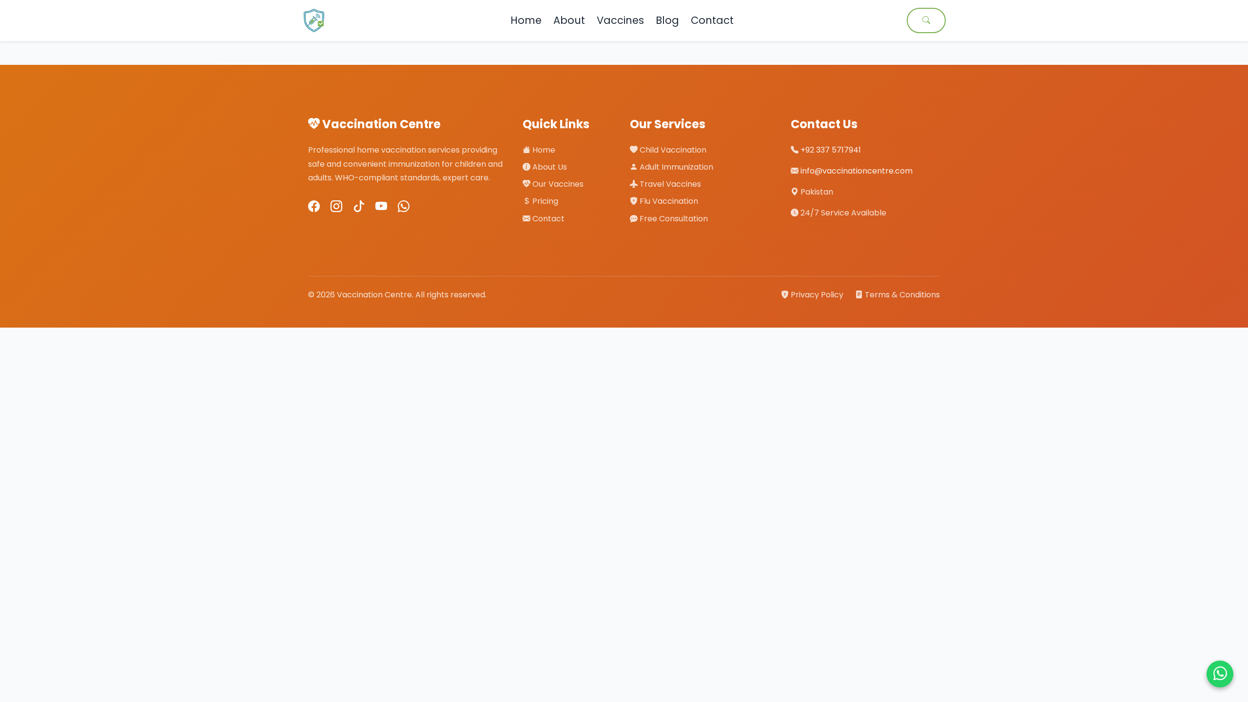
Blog (667, 20)
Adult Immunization (675, 167)
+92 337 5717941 (830, 150)
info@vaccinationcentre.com (856, 170)
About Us (548, 167)
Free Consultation (673, 218)
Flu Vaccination (668, 201)
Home (526, 20)
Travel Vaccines (669, 184)
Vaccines (620, 20)
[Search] (926, 20)
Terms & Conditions (901, 294)
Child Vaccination (672, 150)
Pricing (544, 201)
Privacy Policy (817, 294)
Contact (712, 20)
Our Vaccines (557, 184)
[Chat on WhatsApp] (1220, 674)
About (569, 20)
